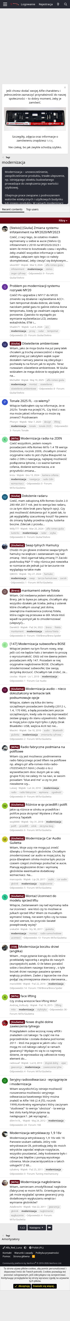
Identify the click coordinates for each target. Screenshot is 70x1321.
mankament (17, 631)
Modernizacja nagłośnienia (35, 1182)
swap (32, 578)
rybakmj (14, 1169)
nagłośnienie (46, 1211)
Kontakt (7, 1252)
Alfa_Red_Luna (13, 1247)
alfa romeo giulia (54, 265)
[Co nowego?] (58, 4)
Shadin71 (15, 327)
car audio (62, 879)
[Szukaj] (65, 4)
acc (47, 327)
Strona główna (21, 1256)
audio (47, 730)
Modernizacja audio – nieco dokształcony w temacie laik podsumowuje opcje (38, 693)
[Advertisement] (35, 45)
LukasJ (13, 788)
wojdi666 (15, 821)
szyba (53, 533)
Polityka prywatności (47, 1252)
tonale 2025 (45, 426)
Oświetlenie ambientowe (35, 343)
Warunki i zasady (23, 1252)
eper (63, 1063)
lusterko (15, 533)
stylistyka (42, 1009)
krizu (12, 475)
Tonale (25, 430)
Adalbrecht (16, 1206)
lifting (57, 421)
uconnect (16, 937)
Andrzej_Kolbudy (19, 1005)
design (47, 421)
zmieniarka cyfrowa (51, 734)
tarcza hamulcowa (47, 578)
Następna (35, 1227)
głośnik (14, 883)
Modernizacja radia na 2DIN (36, 438)
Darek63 (14, 627)
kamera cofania (50, 475)
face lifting (23, 996)
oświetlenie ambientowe (23, 388)
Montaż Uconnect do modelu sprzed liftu (33, 898)
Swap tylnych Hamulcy (35, 545)
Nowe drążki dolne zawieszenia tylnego (31, 1024)
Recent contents (12, 209)
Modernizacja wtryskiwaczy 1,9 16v (35, 1133)
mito (13, 1009)
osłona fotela (51, 631)
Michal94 (15, 380)
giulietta (15, 734)
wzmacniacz (17, 483)
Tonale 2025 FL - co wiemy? (29, 401)
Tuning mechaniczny (47, 1173)
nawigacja (34, 479)
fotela (58, 627)
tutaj (50, 140)
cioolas (13, 676)
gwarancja (16, 1067)
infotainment (17, 269)
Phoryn (14, 421)
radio (13, 792)
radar (41, 331)
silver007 (14, 265)
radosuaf (15, 1063)
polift (13, 826)
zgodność (56, 792)
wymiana (43, 792)
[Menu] (5, 4)
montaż (33, 384)
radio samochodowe (50, 933)
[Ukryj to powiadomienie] (64, 88)
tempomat (52, 331)
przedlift (23, 826)
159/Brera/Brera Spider (48, 635)
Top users (32, 209)
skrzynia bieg (46, 826)
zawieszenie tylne (52, 1067)
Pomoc (6, 1256)
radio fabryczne (28, 792)
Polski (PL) (37, 1247)
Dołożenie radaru (29, 496)
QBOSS (14, 574)
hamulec (48, 574)
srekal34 (14, 929)
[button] (25, 1247)
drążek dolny (51, 1063)
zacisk (63, 578)
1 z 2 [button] (22, 1227)
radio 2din (48, 479)
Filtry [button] (62, 220)
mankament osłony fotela (35, 590)
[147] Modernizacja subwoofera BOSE (37, 644)
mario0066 (15, 983)
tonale (32, 426)
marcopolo (16, 879)
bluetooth (58, 730)
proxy (32, 331)
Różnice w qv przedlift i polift (39, 804)
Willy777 (14, 528)
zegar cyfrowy (18, 273)
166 (39, 1125)
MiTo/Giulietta (17, 487)
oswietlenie (46, 384)
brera (49, 627)
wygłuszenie (46, 883)
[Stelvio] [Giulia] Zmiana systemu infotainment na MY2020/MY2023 (35, 230)
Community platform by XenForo (32, 1263)
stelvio (49, 269)
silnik (33, 826)
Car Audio (41, 680)
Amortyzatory (11, 1239)
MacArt (14, 730)
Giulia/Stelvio (17, 277)
